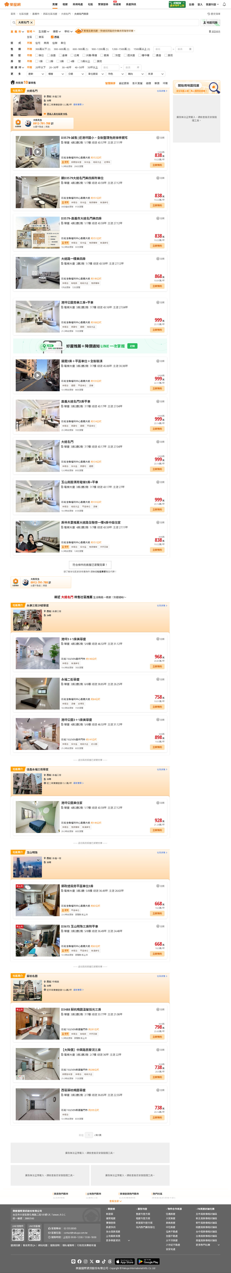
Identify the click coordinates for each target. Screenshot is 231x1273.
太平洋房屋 (172, 1240)
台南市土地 (92, 1198)
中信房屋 (170, 1227)
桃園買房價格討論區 (206, 1227)
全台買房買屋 (113, 1231)
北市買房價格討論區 (206, 1214)
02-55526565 (70, 1228)
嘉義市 (35, 13)
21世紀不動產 (173, 1244)
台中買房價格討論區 (206, 1231)
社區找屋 (24, 13)
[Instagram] (86, 1261)
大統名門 (66, 13)
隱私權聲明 (68, 1245)
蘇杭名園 (32, 976)
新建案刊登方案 (144, 1222)
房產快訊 (111, 1227)
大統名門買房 (81, 13)
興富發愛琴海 (159, 1202)
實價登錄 (111, 1222)
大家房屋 (170, 1218)
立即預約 (157, 165)
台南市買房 (59, 1202)
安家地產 (170, 1249)
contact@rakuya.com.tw (75, 1232)
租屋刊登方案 (143, 1218)
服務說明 (55, 1245)
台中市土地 (92, 1202)
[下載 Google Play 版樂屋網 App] (148, 1261)
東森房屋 (170, 1222)
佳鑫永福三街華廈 (37, 769)
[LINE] (73, 1261)
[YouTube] (98, 1261)
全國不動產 (172, 1236)
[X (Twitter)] (92, 1261)
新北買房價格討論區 (206, 1218)
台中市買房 (59, 1198)
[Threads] (110, 1261)
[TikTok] (104, 1261)
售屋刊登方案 (143, 1214)
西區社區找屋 (50, 13)
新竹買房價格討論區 (206, 1222)
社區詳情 (161, 90)
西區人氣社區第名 (57, 113)
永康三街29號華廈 (38, 605)
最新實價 (77, 104)
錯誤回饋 (15, 1245)
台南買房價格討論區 (206, 1236)
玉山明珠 (32, 852)
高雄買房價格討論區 (206, 1240)
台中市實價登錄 (127, 1198)
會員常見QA (29, 1245)
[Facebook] (79, 1261)
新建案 (109, 1214)
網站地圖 (43, 1245)
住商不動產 (172, 1231)
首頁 (13, 13)
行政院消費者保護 (86, 1245)
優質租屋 (111, 1218)
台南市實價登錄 (127, 1202)
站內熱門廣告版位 (145, 1227)
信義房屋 (170, 1214)
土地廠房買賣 (113, 1236)
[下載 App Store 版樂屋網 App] (125, 1261)
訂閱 (132, 346)
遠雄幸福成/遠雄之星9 (163, 1198)
